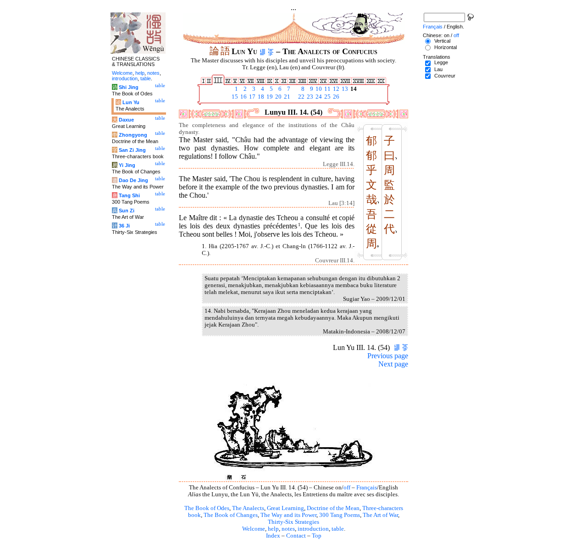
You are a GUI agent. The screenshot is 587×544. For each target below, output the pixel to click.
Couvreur (444, 75)
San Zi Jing (132, 150)
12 (335, 89)
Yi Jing (127, 165)
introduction (313, 529)
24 (318, 97)
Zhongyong (133, 135)
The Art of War (380, 515)
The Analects (248, 508)
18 (260, 97)
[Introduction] (263, 51)
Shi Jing (128, 87)
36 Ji (124, 225)
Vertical (442, 41)
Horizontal (445, 47)
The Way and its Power (288, 515)
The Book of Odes (206, 508)
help (273, 529)
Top (316, 536)
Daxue (126, 119)
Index (273, 536)
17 (251, 97)
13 (344, 89)
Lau (438, 69)
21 (286, 97)
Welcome (253, 529)
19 (269, 97)
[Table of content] (271, 51)
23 (309, 97)
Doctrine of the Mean (333, 508)
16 (243, 97)
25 (327, 97)
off (346, 487)
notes (288, 529)
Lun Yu (130, 102)
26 (335, 97)
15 (234, 97)
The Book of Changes (231, 515)
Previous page (387, 356)
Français (366, 487)
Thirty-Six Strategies (293, 522)
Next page (393, 364)
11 (327, 89)
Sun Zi (126, 210)
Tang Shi (129, 195)
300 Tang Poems (339, 515)
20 (278, 97)
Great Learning (285, 508)
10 (318, 89)
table (338, 529)
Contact (296, 536)
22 (301, 97)
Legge (441, 62)
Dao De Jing (133, 180)
